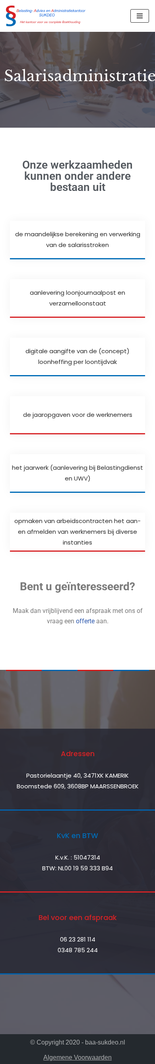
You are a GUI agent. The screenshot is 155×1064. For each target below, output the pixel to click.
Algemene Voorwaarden (77, 1057)
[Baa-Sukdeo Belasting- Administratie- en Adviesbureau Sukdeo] (45, 16)
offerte (85, 621)
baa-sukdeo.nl (105, 1042)
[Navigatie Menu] (139, 16)
